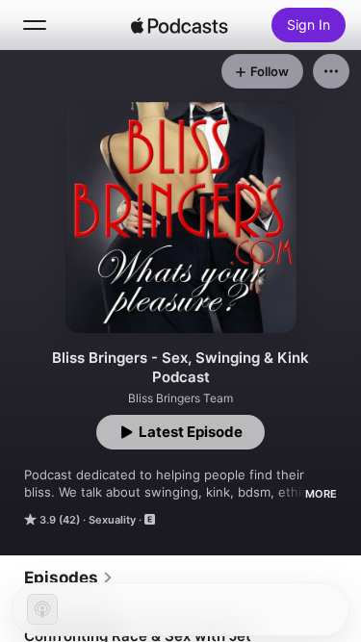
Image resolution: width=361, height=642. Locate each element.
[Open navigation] (34, 25)
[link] (69, 577)
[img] (180, 25)
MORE (321, 494)
